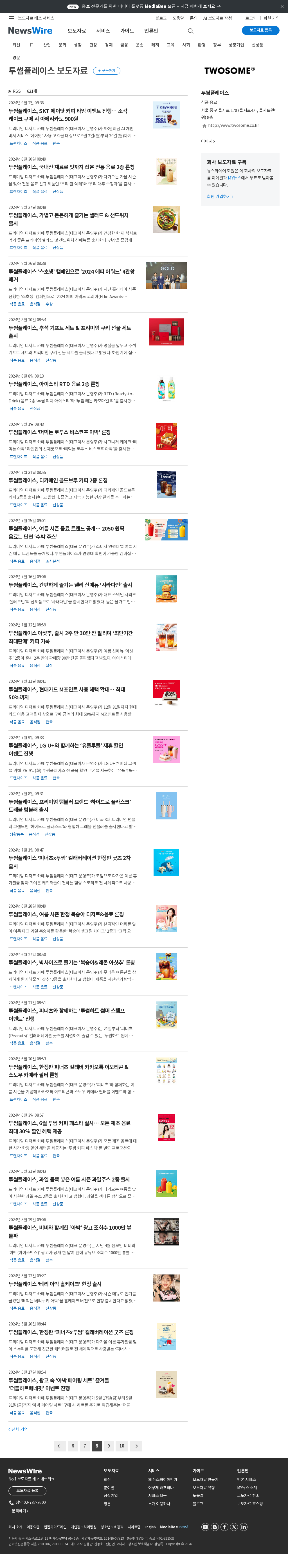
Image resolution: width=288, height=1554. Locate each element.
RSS (17, 91)
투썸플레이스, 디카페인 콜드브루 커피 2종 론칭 (57, 480)
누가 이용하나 (159, 1503)
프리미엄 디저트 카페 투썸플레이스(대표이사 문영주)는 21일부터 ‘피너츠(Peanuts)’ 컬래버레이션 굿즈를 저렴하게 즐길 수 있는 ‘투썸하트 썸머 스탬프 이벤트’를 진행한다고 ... (72, 1035)
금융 (124, 45)
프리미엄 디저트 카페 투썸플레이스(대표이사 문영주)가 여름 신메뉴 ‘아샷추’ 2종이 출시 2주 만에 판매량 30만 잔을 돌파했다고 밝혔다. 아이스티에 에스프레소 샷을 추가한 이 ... (72, 658)
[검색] (190, 31)
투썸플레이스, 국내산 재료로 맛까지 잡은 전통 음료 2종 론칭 (71, 167)
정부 (217, 45)
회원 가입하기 (220, 196)
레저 (155, 45)
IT (31, 45)
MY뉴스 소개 (247, 1487)
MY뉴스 (234, 178)
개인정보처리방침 (83, 1527)
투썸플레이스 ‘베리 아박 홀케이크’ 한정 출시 (55, 1284)
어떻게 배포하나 (161, 1487)
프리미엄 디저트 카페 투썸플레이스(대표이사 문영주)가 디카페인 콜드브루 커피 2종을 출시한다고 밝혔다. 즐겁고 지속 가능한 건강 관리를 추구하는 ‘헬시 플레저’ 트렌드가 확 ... (72, 497)
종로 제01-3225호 (161, 1538)
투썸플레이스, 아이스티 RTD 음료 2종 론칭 (54, 384)
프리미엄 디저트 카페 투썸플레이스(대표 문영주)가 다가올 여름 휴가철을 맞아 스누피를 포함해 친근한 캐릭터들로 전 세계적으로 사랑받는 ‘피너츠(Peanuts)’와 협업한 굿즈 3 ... (72, 1349)
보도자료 (77, 31)
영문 (16, 57)
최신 (16, 45)
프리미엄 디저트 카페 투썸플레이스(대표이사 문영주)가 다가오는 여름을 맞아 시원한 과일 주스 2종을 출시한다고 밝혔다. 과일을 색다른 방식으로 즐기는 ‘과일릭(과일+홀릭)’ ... (72, 1196)
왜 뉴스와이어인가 (162, 1479)
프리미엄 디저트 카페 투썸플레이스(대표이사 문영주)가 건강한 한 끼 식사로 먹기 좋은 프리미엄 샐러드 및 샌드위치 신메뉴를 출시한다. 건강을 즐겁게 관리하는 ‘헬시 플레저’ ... (72, 240)
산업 (47, 45)
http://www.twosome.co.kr (233, 125)
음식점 (35, 304)
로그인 (251, 18)
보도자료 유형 (204, 1487)
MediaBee (169, 1527)
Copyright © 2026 (179, 1544)
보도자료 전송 (248, 1495)
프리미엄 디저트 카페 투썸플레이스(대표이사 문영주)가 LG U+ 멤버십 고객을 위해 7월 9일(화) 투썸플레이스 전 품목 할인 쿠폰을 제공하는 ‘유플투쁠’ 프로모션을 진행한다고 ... (72, 770)
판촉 (56, 143)
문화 (62, 45)
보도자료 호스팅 (250, 1503)
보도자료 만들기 (205, 1479)
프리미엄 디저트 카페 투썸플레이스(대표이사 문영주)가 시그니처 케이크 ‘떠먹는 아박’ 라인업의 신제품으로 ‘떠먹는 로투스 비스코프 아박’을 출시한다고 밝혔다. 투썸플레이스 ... (72, 449)
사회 (186, 45)
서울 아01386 (40, 1544)
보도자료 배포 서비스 (36, 18)
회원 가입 (272, 18)
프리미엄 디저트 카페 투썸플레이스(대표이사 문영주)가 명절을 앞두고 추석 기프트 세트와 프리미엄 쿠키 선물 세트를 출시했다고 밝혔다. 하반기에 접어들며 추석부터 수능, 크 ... (72, 352)
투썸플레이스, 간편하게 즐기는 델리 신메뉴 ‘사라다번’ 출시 (70, 585)
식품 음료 (40, 143)
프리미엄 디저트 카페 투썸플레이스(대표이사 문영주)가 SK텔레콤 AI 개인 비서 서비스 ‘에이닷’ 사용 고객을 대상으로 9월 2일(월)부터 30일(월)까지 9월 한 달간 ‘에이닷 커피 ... (71, 135)
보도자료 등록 (261, 30)
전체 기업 (18, 1429)
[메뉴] (12, 18)
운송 (139, 45)
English (150, 1527)
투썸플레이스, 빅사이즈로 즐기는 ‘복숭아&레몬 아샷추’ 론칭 (71, 962)
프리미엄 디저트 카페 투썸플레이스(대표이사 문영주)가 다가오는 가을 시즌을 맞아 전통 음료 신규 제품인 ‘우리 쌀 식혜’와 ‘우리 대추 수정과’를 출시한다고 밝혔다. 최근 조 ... (72, 184)
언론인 (151, 31)
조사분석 (53, 561)
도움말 (178, 18)
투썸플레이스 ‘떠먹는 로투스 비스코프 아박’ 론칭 (59, 432)
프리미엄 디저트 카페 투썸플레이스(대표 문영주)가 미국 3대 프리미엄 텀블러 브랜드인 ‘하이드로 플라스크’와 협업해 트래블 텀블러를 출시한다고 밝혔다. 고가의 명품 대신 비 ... (72, 826)
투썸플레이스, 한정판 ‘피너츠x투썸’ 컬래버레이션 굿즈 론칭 (71, 1332)
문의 (193, 18)
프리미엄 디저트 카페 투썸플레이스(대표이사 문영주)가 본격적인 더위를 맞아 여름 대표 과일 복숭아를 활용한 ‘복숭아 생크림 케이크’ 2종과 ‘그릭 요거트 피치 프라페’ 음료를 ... (72, 931)
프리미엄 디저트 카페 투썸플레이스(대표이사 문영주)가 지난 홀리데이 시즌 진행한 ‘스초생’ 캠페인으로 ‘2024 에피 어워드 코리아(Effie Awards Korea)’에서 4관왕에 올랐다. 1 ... (72, 296)
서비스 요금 (157, 1495)
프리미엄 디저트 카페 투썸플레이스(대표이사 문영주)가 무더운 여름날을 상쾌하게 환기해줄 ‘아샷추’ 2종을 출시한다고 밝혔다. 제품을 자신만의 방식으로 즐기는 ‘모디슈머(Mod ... (72, 979)
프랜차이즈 (18, 143)
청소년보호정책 (112, 1527)
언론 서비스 (246, 1479)
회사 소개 (15, 1527)
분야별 (109, 1487)
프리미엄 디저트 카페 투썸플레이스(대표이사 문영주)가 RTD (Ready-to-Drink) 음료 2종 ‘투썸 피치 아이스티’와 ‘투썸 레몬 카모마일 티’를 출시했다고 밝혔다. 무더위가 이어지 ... (71, 401)
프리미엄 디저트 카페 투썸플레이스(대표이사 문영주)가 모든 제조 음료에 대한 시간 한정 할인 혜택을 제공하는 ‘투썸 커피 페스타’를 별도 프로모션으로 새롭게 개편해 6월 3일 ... (72, 1148)
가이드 (127, 31)
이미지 (207, 141)
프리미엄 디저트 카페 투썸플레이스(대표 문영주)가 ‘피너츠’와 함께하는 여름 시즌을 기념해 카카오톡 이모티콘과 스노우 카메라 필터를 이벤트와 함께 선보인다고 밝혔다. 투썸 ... (71, 1091)
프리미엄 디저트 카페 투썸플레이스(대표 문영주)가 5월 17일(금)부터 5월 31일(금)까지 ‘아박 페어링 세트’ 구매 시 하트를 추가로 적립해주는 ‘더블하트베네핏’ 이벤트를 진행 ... (71, 1405)
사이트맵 (134, 1527)
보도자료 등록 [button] (27, 1490)
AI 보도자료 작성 (217, 18)
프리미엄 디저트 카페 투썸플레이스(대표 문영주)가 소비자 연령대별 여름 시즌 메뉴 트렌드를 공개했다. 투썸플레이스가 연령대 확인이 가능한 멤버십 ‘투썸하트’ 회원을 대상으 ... (72, 553)
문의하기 (20, 1510)
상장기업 (236, 45)
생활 (78, 45)
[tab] (124, 1470)
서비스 (103, 31)
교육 (170, 45)
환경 (201, 45)
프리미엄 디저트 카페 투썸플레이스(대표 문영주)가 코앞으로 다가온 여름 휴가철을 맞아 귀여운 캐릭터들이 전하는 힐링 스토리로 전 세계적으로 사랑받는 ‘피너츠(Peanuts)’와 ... (72, 883)
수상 (49, 304)
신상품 (257, 45)
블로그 (161, 18)
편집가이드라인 (55, 1527)
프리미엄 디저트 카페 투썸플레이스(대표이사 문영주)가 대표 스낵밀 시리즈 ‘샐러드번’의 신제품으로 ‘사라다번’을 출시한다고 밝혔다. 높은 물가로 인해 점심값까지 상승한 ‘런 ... (72, 601)
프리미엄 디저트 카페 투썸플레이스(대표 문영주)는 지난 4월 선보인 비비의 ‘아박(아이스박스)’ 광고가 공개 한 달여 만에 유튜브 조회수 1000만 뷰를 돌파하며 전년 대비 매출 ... (71, 1252)
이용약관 (33, 1527)
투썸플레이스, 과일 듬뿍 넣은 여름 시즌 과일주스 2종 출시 (69, 1179)
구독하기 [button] (106, 70)
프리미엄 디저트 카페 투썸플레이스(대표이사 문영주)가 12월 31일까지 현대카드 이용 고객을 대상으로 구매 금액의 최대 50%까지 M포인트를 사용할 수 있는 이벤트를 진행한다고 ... (72, 714)
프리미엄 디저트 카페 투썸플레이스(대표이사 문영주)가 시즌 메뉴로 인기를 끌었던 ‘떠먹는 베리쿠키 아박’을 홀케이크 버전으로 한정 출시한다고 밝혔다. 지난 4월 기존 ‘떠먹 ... (72, 1301)
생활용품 (17, 834)
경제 (108, 45)
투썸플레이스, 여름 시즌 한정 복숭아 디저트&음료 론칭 (66, 914)
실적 (49, 665)
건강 (93, 45)
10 (122, 1446)
